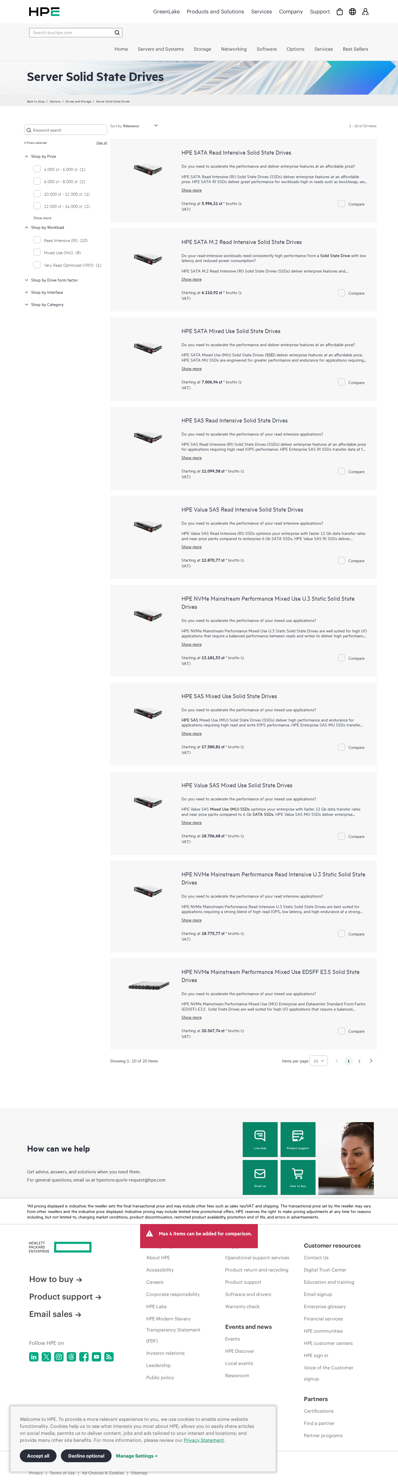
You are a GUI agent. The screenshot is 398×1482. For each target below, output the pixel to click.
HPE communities (323, 1331)
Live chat (260, 1147)
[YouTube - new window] (96, 1356)
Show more (42, 217)
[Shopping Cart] (339, 11)
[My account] (365, 11)
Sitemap (139, 1473)
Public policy (160, 1377)
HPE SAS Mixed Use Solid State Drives (229, 695)
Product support (298, 1147)
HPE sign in (316, 1355)
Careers (154, 1282)
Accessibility (160, 1270)
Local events (239, 1363)
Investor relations (165, 1353)
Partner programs (323, 1435)
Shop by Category (47, 304)
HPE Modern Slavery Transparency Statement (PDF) (173, 1330)
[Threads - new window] (71, 1356)
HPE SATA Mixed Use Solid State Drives (231, 330)
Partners (316, 1399)
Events (232, 1339)
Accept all (38, 1456)
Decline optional (86, 1456)
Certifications (319, 1411)
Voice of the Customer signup (328, 1373)
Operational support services (257, 1257)
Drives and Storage (78, 101)
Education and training (329, 1282)
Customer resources (332, 1245)
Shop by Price (43, 156)
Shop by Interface (47, 292)
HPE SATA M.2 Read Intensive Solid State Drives (242, 241)
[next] (371, 1061)
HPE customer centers (328, 1343)
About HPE (158, 1257)
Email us (260, 1185)
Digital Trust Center (325, 1270)
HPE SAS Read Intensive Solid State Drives (235, 420)
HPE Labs (156, 1306)
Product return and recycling (256, 1270)
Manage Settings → (137, 1456)
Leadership (158, 1365)
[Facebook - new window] (84, 1356)
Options (55, 101)
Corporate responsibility (173, 1294)
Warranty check (242, 1306)
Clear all (101, 142)
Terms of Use (62, 1473)
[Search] (117, 32)
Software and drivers (248, 1294)
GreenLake (166, 11)
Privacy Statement (204, 1440)
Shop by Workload (47, 227)
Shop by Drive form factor (54, 279)
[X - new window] (46, 1356)
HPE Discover (239, 1351)
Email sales (51, 1314)
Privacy (36, 1473)
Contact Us (316, 1257)
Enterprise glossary (325, 1306)
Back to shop (36, 101)
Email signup (318, 1294)
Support (320, 11)
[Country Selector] (352, 11)
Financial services (323, 1319)
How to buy (298, 1185)
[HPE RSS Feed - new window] (109, 1356)
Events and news (248, 1326)
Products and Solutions (215, 11)
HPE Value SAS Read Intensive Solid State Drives (242, 509)
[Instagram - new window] (59, 1356)
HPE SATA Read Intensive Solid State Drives (236, 152)
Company (291, 11)
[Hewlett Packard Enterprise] (44, 11)
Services (261, 11)
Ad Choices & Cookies (103, 1473)
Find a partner (319, 1423)
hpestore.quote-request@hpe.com (130, 1179)
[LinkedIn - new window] (33, 1356)
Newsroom (237, 1375)
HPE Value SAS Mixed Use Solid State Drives (237, 784)
